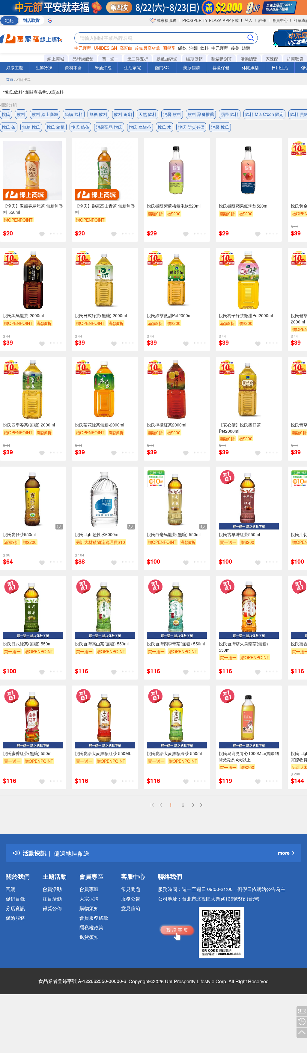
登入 (248, 20)
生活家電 (132, 67)
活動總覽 (248, 59)
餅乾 (182, 48)
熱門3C (162, 67)
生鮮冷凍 (44, 67)
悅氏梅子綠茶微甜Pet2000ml (246, 315)
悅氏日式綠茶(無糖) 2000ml (101, 315)
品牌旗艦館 (83, 59)
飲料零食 (73, 67)
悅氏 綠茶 (80, 127)
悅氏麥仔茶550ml (19, 534)
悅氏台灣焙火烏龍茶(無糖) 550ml (243, 647)
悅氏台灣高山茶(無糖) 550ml (102, 644)
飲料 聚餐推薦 (201, 114)
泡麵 (193, 48)
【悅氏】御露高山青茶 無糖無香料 (105, 209)
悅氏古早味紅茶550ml (239, 534)
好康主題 (14, 67)
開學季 (169, 48)
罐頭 (246, 48)
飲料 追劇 (123, 114)
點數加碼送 (166, 59)
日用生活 (280, 67)
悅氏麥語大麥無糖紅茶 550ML (103, 753)
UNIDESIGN (105, 48)
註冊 (262, 20)
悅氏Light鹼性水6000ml (97, 534)
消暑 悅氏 (220, 127)
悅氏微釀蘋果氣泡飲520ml (243, 206)
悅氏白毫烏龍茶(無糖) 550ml (174, 534)
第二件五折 (137, 59)
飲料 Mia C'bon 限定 (264, 114)
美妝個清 (191, 67)
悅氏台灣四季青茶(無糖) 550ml (176, 644)
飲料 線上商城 (45, 114)
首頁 (9, 79)
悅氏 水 (164, 127)
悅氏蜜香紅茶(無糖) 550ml (27, 753)
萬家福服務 (166, 20)
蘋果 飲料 (230, 114)
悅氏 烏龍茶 (140, 127)
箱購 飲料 (74, 114)
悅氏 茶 (9, 127)
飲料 (204, 48)
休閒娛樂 (250, 67)
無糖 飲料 (98, 114)
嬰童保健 (221, 67)
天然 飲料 (147, 114)
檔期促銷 (194, 59)
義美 (235, 48)
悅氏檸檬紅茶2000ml (166, 425)
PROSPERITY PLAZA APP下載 (210, 20)
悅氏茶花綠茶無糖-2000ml (99, 425)
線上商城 (55, 59)
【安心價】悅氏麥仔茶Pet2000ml (240, 428)
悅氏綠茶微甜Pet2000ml (169, 315)
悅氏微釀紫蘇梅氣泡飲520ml (174, 206)
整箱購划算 (221, 59)
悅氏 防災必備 (191, 127)
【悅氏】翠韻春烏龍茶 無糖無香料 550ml (33, 209)
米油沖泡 (103, 67)
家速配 (272, 59)
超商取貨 (295, 59)
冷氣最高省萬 (147, 48)
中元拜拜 (82, 48)
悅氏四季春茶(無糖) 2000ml (29, 425)
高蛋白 (126, 48)
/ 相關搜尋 (22, 79)
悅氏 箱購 (56, 127)
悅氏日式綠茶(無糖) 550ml (27, 644)
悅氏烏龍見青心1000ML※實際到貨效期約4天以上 (249, 756)
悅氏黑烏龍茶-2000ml (23, 315)
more (284, 852)
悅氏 (6, 114)
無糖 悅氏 (31, 127)
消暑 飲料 (172, 114)
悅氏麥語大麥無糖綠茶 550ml (174, 753)
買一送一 (110, 59)
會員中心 (280, 20)
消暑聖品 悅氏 (109, 127)
